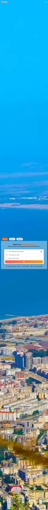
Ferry (13, 239)
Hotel (6, 239)
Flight (21, 239)
